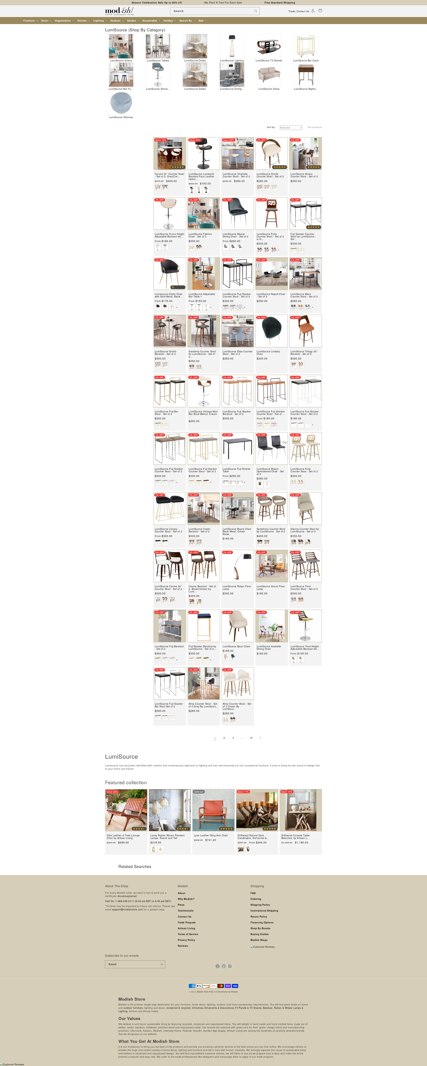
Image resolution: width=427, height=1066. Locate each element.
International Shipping (264, 910)
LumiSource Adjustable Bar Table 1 (202, 295)
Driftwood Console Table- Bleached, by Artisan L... (295, 836)
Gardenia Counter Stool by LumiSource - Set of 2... (202, 354)
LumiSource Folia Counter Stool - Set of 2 (304, 470)
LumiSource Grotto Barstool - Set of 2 (165, 352)
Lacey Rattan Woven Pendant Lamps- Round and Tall (167, 836)
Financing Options (262, 922)
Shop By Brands (260, 928)
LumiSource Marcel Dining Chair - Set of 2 (235, 235)
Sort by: (271, 127)
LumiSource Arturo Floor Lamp (271, 587)
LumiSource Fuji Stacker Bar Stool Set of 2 (169, 705)
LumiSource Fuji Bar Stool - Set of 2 (166, 412)
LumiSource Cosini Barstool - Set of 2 (199, 530)
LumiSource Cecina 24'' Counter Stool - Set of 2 (168, 587)
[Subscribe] (161, 964)
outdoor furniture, (133, 1007)
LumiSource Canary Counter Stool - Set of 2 (168, 530)
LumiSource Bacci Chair (236, 646)
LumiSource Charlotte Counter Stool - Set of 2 (236, 175)
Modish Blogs (259, 940)
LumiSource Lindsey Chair (268, 352)
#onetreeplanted (127, 896)
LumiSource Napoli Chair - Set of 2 (271, 295)
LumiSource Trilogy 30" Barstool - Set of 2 (304, 352)
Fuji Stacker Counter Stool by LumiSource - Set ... (303, 236)
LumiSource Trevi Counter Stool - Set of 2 (304, 587)
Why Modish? (186, 899)
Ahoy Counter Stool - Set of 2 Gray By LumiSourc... (203, 705)
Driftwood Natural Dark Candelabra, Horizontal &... (253, 836)
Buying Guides (260, 934)
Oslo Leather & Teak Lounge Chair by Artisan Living (123, 836)
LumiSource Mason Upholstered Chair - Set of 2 (270, 471)
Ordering (256, 899)
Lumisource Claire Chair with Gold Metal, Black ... (169, 295)
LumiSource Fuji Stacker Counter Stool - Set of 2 (237, 295)
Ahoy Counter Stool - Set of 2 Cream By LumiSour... (237, 706)
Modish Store (202, 991)
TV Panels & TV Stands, (248, 1007)
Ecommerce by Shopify (228, 991)
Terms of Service (188, 934)
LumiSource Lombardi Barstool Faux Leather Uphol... (201, 176)
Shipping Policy (260, 904)
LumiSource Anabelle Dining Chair (269, 647)
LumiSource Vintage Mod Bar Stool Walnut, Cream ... (203, 414)
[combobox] (215, 11)
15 (251, 737)
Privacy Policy (186, 940)
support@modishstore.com (127, 909)
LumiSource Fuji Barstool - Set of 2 (169, 647)
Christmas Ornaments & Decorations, (213, 1007)
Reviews (183, 945)
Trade (291, 11)
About (181, 893)
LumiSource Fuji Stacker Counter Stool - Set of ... (271, 412)
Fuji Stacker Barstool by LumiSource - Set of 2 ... (203, 647)
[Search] (256, 11)
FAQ (253, 893)
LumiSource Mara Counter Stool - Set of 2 (304, 295)
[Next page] (260, 737)
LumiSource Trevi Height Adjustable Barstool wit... (305, 647)
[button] (320, 10)
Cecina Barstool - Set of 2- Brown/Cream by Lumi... (202, 589)
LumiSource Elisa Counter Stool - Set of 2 (238, 352)
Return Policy (259, 916)
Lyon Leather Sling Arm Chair (211, 835)
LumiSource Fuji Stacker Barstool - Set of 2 (237, 412)
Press (181, 904)
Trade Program (187, 922)
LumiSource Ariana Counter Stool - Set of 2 (304, 175)
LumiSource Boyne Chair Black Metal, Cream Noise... (237, 531)
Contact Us (303, 11)
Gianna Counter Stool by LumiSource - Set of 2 (305, 530)
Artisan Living (186, 928)
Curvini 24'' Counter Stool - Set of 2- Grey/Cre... (169, 175)
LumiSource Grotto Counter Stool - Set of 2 (270, 175)
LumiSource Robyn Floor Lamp (237, 587)
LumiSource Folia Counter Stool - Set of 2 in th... (270, 236)
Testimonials (185, 910)
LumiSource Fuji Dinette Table (236, 470)
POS (211, 991)
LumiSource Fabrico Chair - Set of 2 (200, 235)
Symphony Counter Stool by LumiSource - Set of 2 (271, 530)
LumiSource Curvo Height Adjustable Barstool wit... (169, 235)
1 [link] (215, 737)
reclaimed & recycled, (178, 1007)
